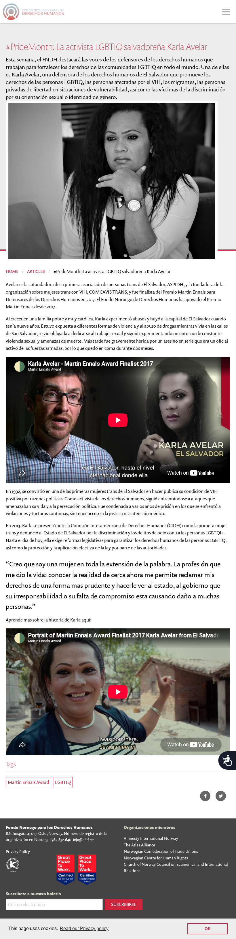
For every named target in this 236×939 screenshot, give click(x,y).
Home (12, 271)
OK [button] (208, 928)
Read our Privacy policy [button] (84, 928)
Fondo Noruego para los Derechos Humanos (49, 827)
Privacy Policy (18, 851)
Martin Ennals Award (28, 782)
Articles (36, 271)
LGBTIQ (63, 782)
